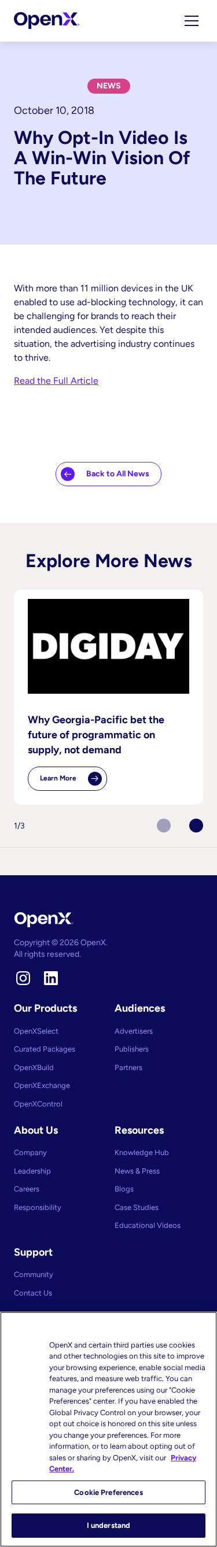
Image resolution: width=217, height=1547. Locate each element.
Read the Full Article (56, 380)
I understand (109, 1525)
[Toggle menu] (191, 20)
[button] (196, 825)
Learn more (73, 782)
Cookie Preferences (108, 1492)
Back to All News (117, 474)
